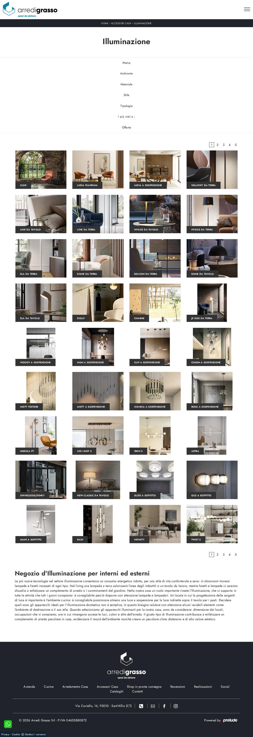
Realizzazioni (203, 686)
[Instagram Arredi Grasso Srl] (176, 706)
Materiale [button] (126, 84)
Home (104, 23)
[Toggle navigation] (247, 9)
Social (225, 686)
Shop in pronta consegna (144, 686)
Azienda (29, 686)
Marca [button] (126, 63)
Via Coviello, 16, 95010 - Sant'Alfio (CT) (103, 706)
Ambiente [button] (126, 73)
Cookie (16, 734)
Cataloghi (116, 691)
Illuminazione (143, 23)
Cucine (49, 686)
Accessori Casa (121, 23)
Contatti (137, 691)
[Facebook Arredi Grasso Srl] (165, 706)
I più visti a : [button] (126, 116)
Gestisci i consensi (35, 734)
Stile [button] (126, 95)
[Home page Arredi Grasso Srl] (30, 9)
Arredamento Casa (75, 686)
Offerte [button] (126, 127)
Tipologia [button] (126, 106)
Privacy (5, 734)
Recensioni (177, 686)
